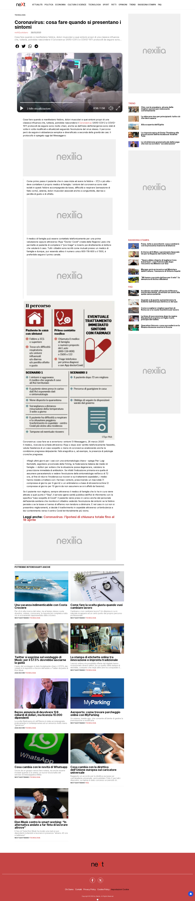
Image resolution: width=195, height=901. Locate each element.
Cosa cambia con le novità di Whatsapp (41, 767)
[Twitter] (99, 879)
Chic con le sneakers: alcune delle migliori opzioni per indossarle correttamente (157, 108)
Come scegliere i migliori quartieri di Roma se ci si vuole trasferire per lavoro (160, 309)
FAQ (87, 783)
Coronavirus (85, 122)
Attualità (37, 4)
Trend (132, 4)
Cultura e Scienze (77, 4)
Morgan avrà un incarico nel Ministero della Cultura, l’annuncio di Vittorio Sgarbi (160, 270)
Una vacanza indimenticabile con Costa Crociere (41, 606)
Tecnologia (94, 4)
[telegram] (36, 48)
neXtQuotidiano (21, 32)
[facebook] (17, 48)
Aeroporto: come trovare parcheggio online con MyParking (95, 713)
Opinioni (123, 4)
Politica (49, 4)
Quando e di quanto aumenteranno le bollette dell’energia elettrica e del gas (159, 301)
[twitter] (23, 48)
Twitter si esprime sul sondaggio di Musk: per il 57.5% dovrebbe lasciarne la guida (40, 660)
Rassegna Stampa (147, 4)
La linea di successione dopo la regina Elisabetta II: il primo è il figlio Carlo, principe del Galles (159, 317)
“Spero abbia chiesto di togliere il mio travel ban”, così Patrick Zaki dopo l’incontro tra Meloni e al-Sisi (159, 261)
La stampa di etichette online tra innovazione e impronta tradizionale (94, 658)
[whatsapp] (30, 48)
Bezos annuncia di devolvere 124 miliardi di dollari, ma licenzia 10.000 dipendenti (38, 715)
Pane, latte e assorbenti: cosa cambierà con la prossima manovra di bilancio (160, 244)
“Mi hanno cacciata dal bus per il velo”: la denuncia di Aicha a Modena (160, 278)
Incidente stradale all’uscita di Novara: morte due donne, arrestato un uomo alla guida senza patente (160, 292)
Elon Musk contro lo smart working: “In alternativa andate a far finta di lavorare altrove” (41, 825)
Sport (106, 4)
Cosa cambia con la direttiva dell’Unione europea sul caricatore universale (93, 770)
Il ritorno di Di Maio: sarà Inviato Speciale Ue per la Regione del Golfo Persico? (160, 253)
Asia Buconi (20, 673)
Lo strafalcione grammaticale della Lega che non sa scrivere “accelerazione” (160, 143)
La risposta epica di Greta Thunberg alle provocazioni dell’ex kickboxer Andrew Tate (160, 134)
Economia (60, 4)
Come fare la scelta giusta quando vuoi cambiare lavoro (96, 606)
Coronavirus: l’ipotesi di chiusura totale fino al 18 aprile (68, 518)
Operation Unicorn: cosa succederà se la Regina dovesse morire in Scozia (160, 326)
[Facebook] (91, 879)
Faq (159, 4)
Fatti (113, 4)
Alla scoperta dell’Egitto (152, 125)
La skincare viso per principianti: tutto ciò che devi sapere (160, 117)
